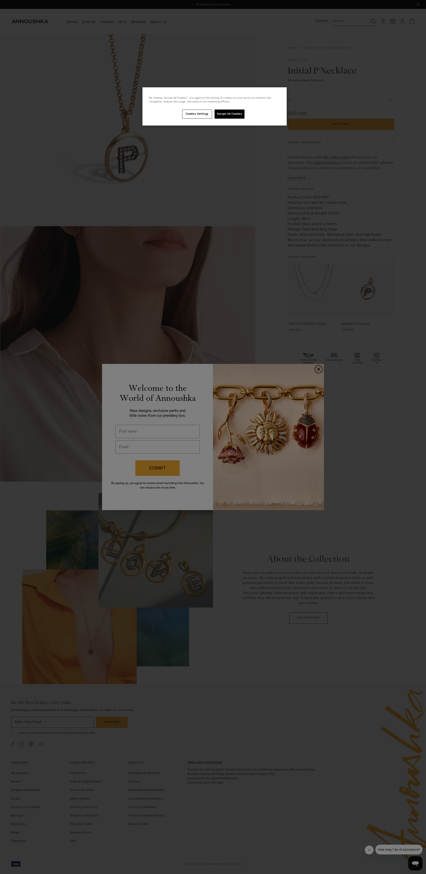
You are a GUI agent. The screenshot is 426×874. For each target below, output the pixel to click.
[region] (214, 106)
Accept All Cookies (229, 114)
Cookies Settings (197, 114)
